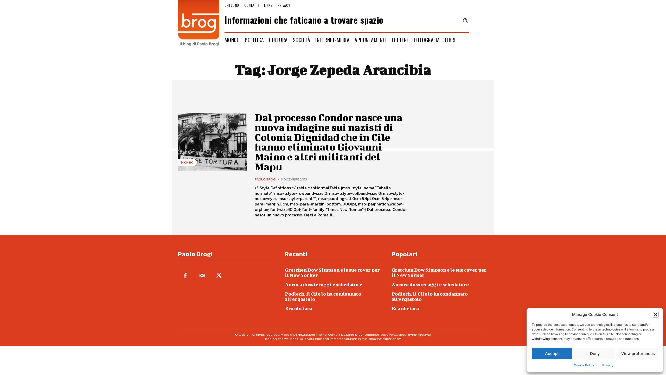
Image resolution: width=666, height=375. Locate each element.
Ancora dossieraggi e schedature (323, 284)
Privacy (607, 365)
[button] (655, 314)
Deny (595, 353)
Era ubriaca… (301, 308)
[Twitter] (219, 276)
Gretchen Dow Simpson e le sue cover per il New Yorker (332, 272)
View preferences (638, 353)
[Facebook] (185, 276)
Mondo (187, 162)
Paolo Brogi (265, 179)
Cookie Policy (584, 365)
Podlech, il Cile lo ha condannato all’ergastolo (323, 296)
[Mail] (202, 276)
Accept (552, 353)
